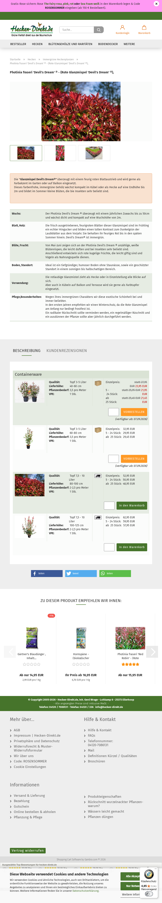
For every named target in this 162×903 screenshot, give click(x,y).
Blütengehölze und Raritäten (70, 44)
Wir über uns (24, 756)
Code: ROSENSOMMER (30, 761)
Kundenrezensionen (66, 350)
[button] (122, 29)
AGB (17, 730)
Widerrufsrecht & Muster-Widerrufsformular (33, 748)
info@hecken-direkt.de (109, 707)
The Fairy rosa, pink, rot (59, 4)
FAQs (91, 736)
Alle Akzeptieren (136, 876)
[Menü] (155, 869)
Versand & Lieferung (29, 796)
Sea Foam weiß (90, 4)
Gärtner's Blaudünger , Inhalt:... (32, 656)
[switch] (149, 893)
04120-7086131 (98, 745)
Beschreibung (26, 350)
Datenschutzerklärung (86, 890)
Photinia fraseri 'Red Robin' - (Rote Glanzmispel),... (130, 656)
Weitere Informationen (136, 894)
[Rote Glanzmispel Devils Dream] (81, 111)
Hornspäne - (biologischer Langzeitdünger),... (81, 656)
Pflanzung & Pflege (28, 817)
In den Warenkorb (132, 505)
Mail (91, 750)
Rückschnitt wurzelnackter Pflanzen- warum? (115, 804)
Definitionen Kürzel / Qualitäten (112, 756)
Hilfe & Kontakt (99, 730)
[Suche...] (99, 29)
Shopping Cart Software (69, 859)
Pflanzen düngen (100, 817)
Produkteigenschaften (104, 797)
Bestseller (18, 44)
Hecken (37, 44)
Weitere (129, 44)
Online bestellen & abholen (35, 812)
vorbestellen (134, 412)
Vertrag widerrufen (28, 850)
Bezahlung (21, 801)
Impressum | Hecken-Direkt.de (37, 736)
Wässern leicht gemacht (106, 812)
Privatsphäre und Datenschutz (36, 741)
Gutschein (21, 807)
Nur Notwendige (136, 886)
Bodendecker (108, 44)
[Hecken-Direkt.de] (31, 30)
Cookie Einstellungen (30, 767)
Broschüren (96, 761)
